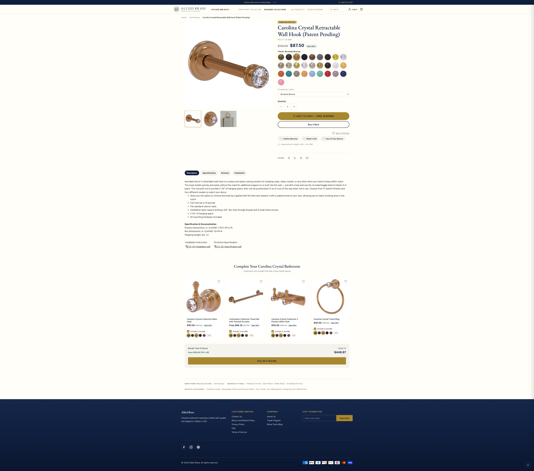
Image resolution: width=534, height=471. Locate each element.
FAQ (234, 428)
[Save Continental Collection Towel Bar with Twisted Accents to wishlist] (261, 281)
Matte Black (280, 383)
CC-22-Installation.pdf (199, 246)
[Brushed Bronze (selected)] (196, 335)
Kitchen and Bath (220, 9)
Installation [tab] (239, 173)
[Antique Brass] (188, 335)
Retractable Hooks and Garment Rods (238, 389)
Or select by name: (286, 89)
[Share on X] (301, 158)
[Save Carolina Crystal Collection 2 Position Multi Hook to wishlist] (303, 281)
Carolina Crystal (287, 22)
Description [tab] (192, 173)
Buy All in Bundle (267, 360)
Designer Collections (275, 9)
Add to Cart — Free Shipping (315, 116)
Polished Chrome (253, 383)
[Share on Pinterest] (294, 158)
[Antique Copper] (204, 335)
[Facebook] (183, 447)
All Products (298, 9)
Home (183, 17)
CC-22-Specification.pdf (229, 246)
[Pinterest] (198, 447)
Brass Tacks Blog (275, 424)
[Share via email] (307, 158)
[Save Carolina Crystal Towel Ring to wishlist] (345, 281)
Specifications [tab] (209, 173)
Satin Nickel (268, 383)
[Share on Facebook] (288, 158)
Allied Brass (187, 412)
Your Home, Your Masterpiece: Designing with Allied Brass (281, 389)
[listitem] (193, 119)
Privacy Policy (238, 424)
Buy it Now (313, 124)
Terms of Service (239, 432)
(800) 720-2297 (347, 2)
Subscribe (344, 418)
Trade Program (315, 9)
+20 (251, 335)
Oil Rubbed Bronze (294, 383)
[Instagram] (191, 447)
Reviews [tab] (225, 173)
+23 (209, 335)
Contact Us (237, 416)
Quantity (282, 101)
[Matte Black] (200, 335)
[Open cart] (361, 9)
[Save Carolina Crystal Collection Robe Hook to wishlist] (218, 281)
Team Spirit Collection (249, 9)
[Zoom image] (228, 64)
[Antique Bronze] (192, 335)
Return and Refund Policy (243, 420)
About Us (271, 416)
